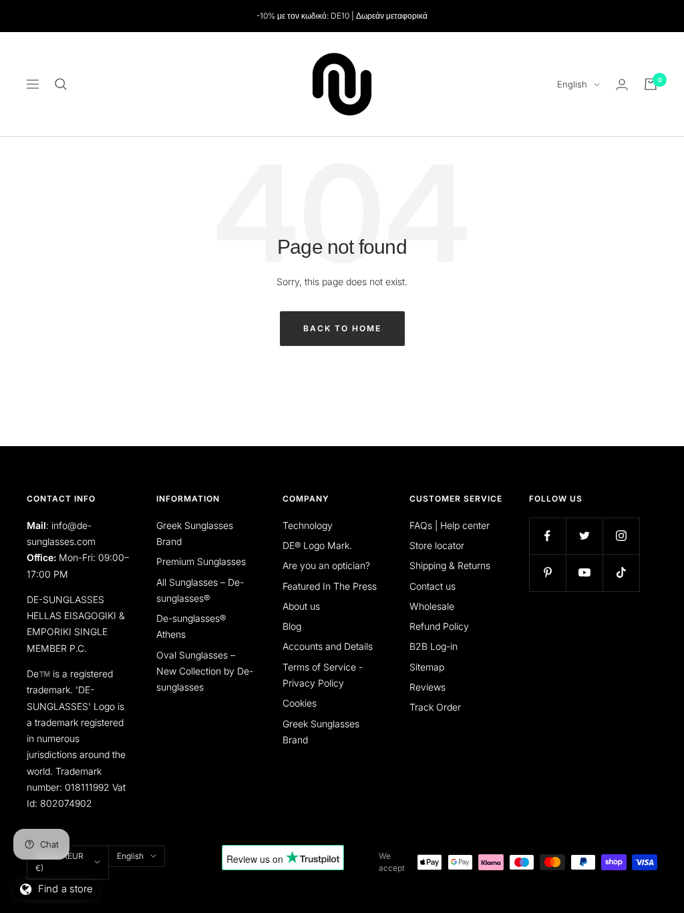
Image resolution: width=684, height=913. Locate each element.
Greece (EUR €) (59, 862)
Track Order (435, 707)
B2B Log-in (433, 646)
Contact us (432, 586)
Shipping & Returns (449, 565)
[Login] (622, 84)
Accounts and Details (328, 646)
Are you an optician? (326, 565)
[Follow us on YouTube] (584, 572)
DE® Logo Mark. (317, 545)
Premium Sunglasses (201, 561)
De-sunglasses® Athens (191, 626)
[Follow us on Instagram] (621, 536)
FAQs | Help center (449, 525)
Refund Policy (439, 626)
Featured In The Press (330, 586)
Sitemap (426, 667)
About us (301, 606)
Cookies (300, 703)
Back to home (342, 328)
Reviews (427, 687)
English (572, 84)
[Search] (61, 84)
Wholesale (431, 606)
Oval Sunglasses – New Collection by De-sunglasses (204, 671)
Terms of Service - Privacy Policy (323, 675)
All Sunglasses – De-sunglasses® (200, 590)
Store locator (436, 545)
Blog (292, 626)
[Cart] (650, 84)
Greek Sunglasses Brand (194, 533)
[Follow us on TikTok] (621, 572)
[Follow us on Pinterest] (547, 572)
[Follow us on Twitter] (584, 536)
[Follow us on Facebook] (547, 536)
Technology (308, 525)
